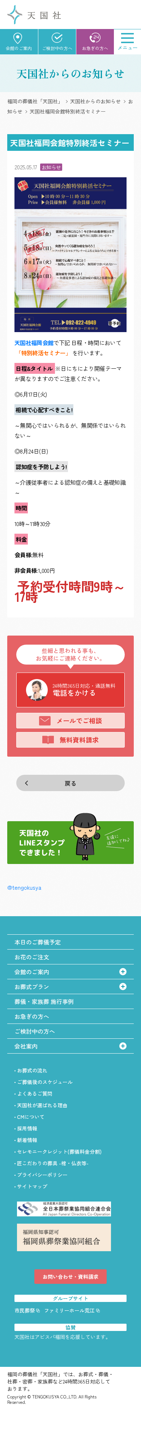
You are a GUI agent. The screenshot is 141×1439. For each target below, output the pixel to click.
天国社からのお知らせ (95, 101)
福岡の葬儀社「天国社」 (35, 101)
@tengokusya (24, 887)
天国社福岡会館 (34, 342)
